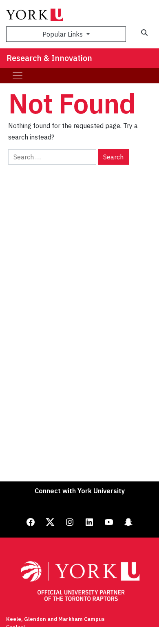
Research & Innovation (49, 57)
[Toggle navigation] (18, 75)
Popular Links (63, 34)
